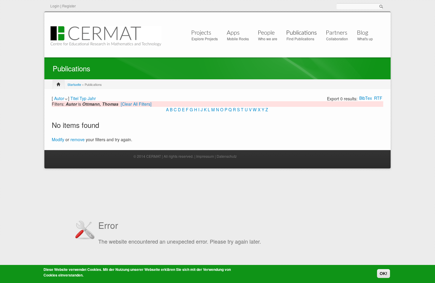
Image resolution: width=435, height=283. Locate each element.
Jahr (92, 98)
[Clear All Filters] (136, 104)
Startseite (74, 84)
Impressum (205, 156)
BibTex (365, 98)
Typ (83, 98)
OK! (383, 273)
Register (69, 5)
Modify (58, 139)
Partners (336, 33)
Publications (301, 33)
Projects (201, 33)
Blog (362, 33)
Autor (59, 98)
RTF (378, 98)
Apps (233, 33)
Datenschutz (227, 156)
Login (54, 5)
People (266, 33)
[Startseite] (105, 35)
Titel (74, 98)
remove (77, 139)
